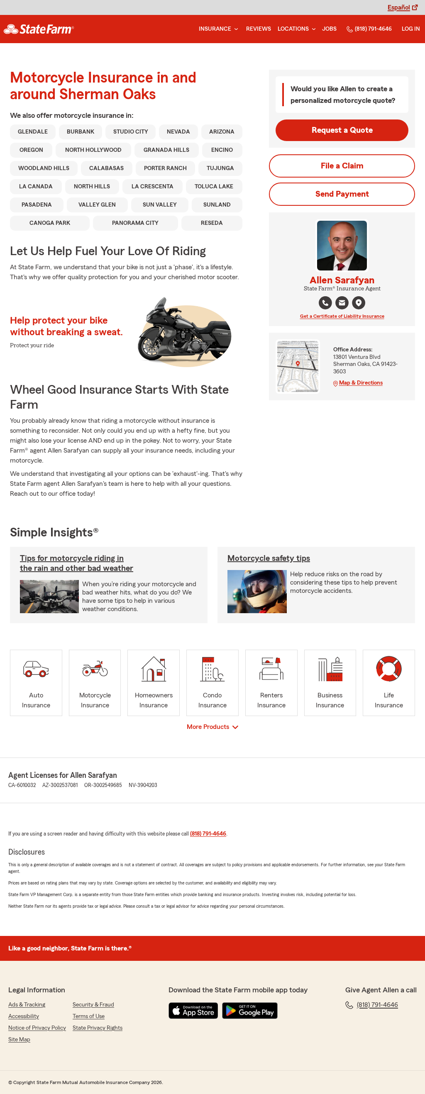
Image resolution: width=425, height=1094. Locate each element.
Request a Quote (342, 130)
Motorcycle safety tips (268, 558)
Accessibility (23, 1016)
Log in (411, 29)
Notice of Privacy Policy (37, 1028)
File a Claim (342, 166)
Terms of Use (89, 1016)
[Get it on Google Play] (250, 1010)
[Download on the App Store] (193, 1010)
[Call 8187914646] (325, 302)
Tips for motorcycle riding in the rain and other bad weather (76, 563)
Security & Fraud (93, 1005)
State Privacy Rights (97, 1028)
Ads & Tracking (26, 1005)
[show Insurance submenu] (234, 29)
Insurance (215, 29)
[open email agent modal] (342, 304)
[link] (39, 29)
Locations (293, 29)
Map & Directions (361, 383)
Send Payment (342, 194)
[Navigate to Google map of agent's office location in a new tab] (358, 302)
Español (399, 7)
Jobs (329, 29)
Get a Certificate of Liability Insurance (342, 316)
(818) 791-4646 (373, 29)
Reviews (258, 29)
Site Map (19, 1040)
